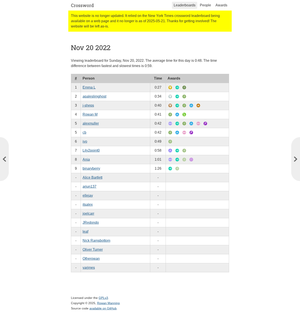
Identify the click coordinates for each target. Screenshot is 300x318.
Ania (86, 159)
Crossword (82, 5)
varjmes (89, 267)
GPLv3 (103, 298)
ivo (85, 141)
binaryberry (91, 168)
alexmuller (91, 123)
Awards (221, 5)
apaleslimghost (94, 96)
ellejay (88, 195)
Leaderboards (184, 5)
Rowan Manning (108, 303)
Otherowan (91, 258)
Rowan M (90, 114)
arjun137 (89, 186)
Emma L (89, 87)
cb (84, 132)
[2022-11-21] (4, 159)
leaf (85, 231)
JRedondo (91, 222)
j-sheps (88, 105)
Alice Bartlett (92, 177)
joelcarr (88, 213)
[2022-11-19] (295, 159)
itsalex (88, 204)
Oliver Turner (93, 249)
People (205, 5)
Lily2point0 (91, 150)
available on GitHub (103, 308)
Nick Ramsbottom (96, 240)
